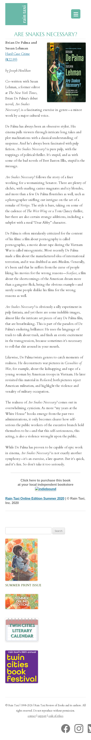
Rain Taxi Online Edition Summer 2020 (34, 498)
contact (32, 716)
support (42, 716)
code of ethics (55, 716)
